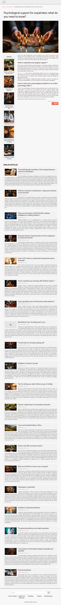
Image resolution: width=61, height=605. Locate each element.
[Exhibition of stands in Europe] (9, 150)
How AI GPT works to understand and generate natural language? (36, 259)
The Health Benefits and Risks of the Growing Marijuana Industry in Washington (36, 170)
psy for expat (22, 73)
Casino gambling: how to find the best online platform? (36, 301)
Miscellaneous (9, 6)
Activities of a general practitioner (29, 507)
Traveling (30, 596)
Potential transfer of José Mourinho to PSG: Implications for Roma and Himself (36, 237)
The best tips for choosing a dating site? (9, 107)
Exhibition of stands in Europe (9, 158)
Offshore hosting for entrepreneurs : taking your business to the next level (37, 191)
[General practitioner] (9, 116)
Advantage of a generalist (9, 89)
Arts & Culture (12, 596)
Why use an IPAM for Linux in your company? (33, 466)
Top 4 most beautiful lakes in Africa (29, 425)
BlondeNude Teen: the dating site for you (31, 322)
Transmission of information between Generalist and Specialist (35, 550)
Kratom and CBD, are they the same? (9, 72)
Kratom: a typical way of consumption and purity (34, 404)
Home (4, 6)
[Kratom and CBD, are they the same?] (9, 64)
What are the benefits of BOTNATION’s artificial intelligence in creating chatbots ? (34, 214)
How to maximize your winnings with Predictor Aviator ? (36, 281)
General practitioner (9, 124)
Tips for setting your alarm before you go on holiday (9, 140)
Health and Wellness (21, 597)
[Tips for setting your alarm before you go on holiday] (9, 131)
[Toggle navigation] (4, 2)
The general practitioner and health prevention (33, 528)
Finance (39, 596)
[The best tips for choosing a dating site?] (9, 98)
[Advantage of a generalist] (9, 81)
